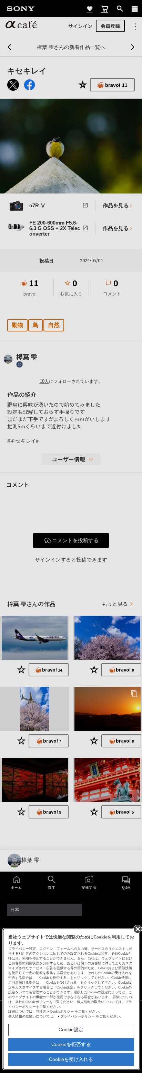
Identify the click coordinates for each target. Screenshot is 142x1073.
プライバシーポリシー (77, 1016)
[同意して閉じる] (137, 928)
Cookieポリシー (62, 1011)
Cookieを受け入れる (71, 1059)
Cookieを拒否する (71, 1044)
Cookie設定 (71, 1029)
